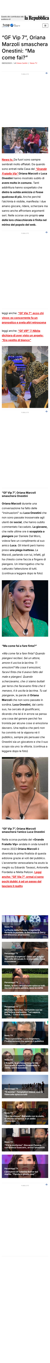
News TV (33, 63)
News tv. (8, 159)
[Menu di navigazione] (45, 25)
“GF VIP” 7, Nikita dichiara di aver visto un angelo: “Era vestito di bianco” (22, 335)
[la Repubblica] (37, 18)
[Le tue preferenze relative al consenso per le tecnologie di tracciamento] (47, 1022)
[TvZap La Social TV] (11, 25)
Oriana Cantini (21, 63)
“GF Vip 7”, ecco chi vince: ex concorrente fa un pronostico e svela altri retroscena (24, 318)
